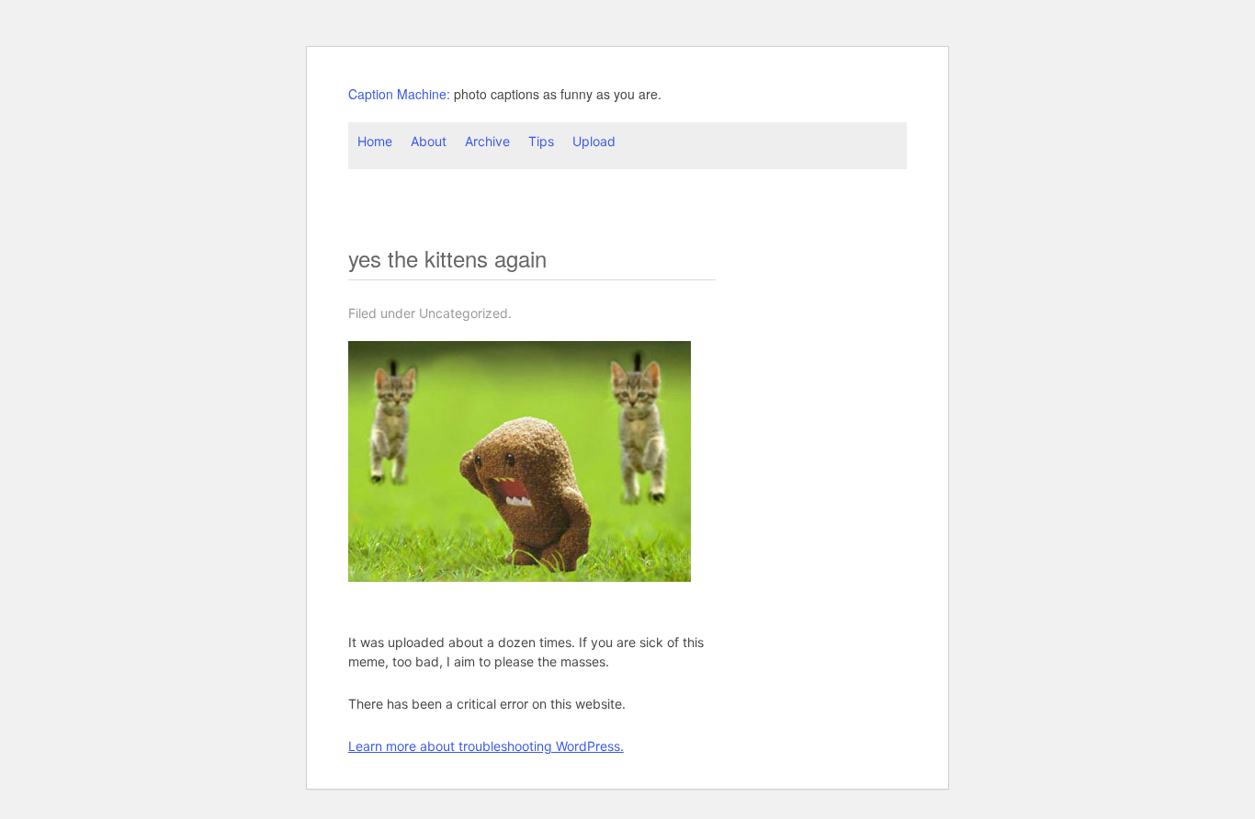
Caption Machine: (399, 94)
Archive (487, 141)
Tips (541, 141)
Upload (594, 141)
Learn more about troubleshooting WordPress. (486, 746)
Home (374, 141)
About (429, 141)
